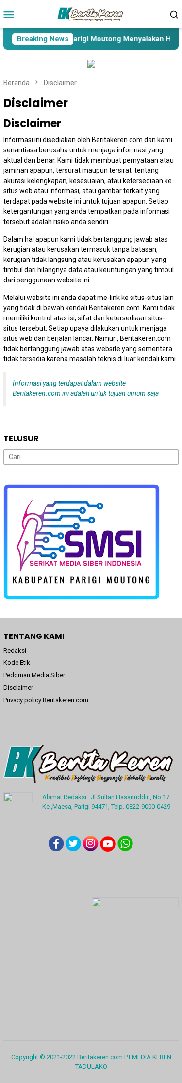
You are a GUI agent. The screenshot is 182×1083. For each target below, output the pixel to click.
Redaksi (14, 650)
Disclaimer (18, 687)
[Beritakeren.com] (91, 14)
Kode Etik (16, 662)
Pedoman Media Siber (34, 675)
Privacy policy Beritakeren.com (45, 700)
